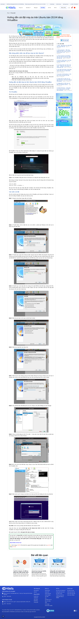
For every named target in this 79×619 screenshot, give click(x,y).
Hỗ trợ (55, 7)
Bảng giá (35, 7)
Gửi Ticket (59, 4)
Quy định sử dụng (70, 590)
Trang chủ (21, 7)
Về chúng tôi (36, 590)
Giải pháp (28, 7)
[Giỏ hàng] (69, 7)
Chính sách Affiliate (70, 595)
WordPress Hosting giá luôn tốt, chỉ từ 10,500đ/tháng (12, 4)
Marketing (36, 600)
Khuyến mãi (66, 4)
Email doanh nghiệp (48, 605)
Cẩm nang (36, 599)
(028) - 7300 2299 (7, 596)
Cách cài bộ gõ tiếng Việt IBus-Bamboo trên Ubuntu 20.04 (27, 525)
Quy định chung (59, 593)
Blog (8, 13)
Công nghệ (13, 13)
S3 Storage (47, 604)
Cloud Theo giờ (48, 593)
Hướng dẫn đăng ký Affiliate (60, 597)
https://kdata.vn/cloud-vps (15, 542)
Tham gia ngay (65, 40)
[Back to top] (3, 616)
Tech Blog (43, 7)
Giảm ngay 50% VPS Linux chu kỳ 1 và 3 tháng (35, 4)
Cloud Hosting (47, 595)
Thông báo (36, 597)
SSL (45, 598)
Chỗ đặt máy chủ (48, 599)
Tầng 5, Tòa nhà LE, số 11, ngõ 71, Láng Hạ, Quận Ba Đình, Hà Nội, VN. (17, 601)
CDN (46, 602)
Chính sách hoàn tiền (71, 593)
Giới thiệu (52, 4)
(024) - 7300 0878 (75, 4)
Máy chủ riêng (47, 601)
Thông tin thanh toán (60, 595)
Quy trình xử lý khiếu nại (60, 590)
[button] (38, 578)
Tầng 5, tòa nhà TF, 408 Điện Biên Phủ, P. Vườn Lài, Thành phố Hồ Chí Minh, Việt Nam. (18, 594)
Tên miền (46, 596)
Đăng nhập (63, 7)
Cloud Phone (47, 590)
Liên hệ (49, 7)
